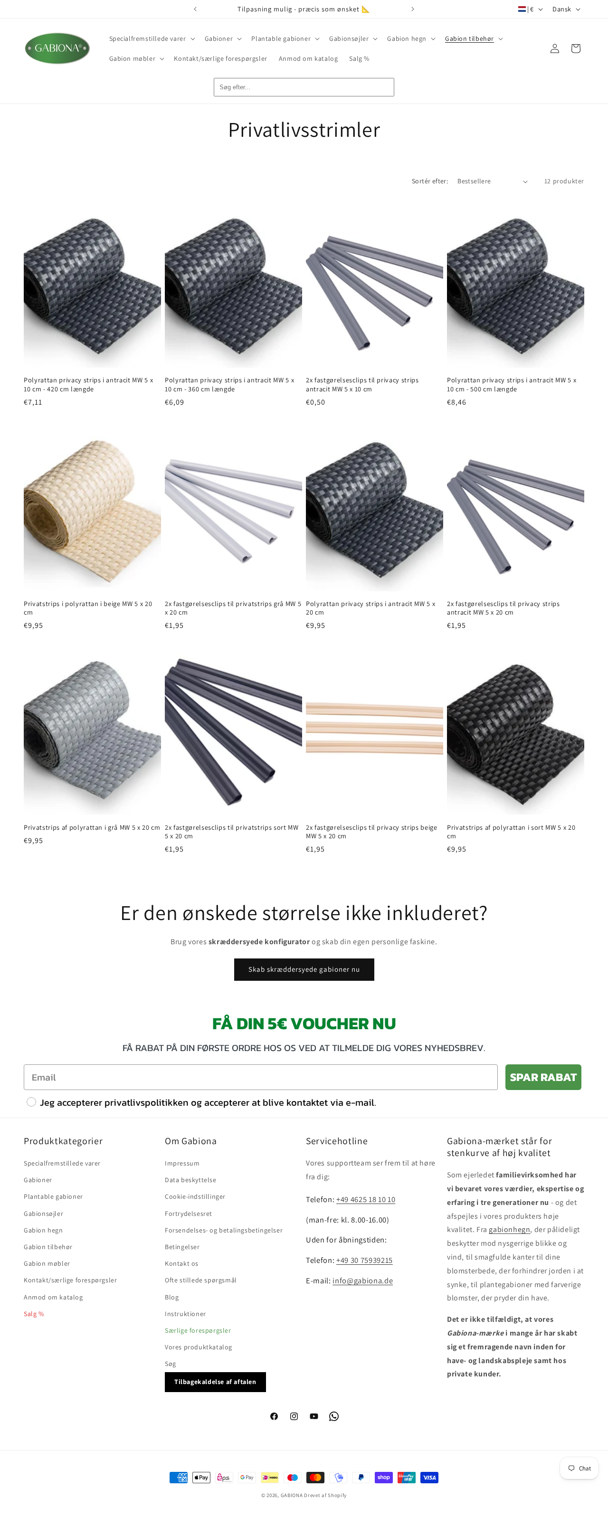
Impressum (182, 1163)
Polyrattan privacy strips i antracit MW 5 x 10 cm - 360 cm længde (229, 384)
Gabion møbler (47, 1263)
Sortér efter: (430, 181)
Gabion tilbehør (48, 1246)
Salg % (34, 1313)
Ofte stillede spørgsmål (201, 1280)
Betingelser (182, 1246)
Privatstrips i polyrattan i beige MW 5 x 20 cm (88, 607)
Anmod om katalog (53, 1297)
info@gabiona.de (362, 1280)
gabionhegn (509, 1229)
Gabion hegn (43, 1230)
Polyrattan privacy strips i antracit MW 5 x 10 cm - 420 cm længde (88, 384)
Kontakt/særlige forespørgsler (70, 1280)
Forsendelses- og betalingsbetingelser (224, 1230)
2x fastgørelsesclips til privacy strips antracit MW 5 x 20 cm (503, 607)
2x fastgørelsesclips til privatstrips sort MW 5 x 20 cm (232, 831)
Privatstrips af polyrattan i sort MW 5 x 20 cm (511, 831)
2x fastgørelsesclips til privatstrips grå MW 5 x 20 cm (233, 607)
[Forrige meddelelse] (195, 9)
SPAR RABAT (543, 1077)
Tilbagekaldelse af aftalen (215, 1381)
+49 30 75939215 (364, 1260)
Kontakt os (182, 1263)
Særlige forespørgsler (198, 1330)
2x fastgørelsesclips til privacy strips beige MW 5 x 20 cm (371, 831)
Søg (170, 1363)
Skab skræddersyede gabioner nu (304, 969)
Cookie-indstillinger (195, 1196)
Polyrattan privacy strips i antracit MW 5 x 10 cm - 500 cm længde (511, 384)
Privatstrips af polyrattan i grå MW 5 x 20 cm (92, 827)
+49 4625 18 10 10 (365, 1199)
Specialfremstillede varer (62, 1163)
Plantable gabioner (53, 1196)
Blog (172, 1297)
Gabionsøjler (43, 1213)
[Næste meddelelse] (412, 9)
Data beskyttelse (191, 1180)
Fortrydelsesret (188, 1213)
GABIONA (292, 1495)
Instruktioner (185, 1313)
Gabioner (38, 1180)
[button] (151, 38)
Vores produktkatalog (198, 1347)
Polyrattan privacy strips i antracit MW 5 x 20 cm (370, 607)
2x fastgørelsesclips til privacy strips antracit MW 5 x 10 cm (362, 384)
